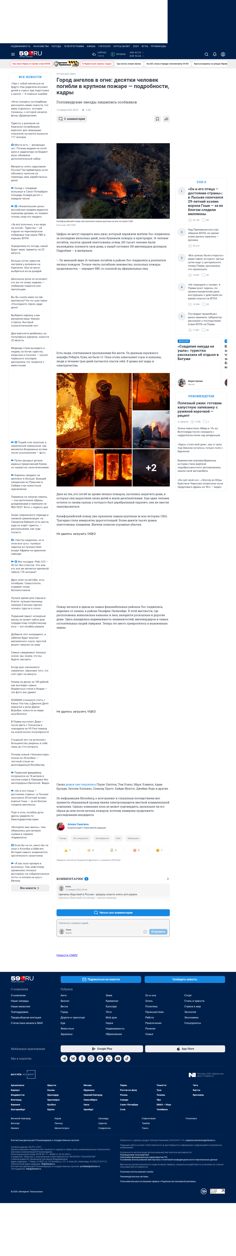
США (118, 838)
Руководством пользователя (134, 1155)
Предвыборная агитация (26, 1017)
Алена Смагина (78, 824)
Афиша (91, 46)
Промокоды (158, 46)
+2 (156, 904)
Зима (109, 995)
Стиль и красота (194, 1000)
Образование (114, 1034)
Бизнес (65, 1000)
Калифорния (102, 838)
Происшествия (154, 1012)
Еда (63, 1023)
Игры (145, 46)
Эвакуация (133, 838)
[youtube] (118, 1058)
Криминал (112, 1000)
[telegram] (64, 1058)
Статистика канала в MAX (27, 1023)
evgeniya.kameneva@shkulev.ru (200, 1140)
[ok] (82, 1058)
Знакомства (41, 46)
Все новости (30, 77)
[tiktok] (127, 1058)
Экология (190, 1012)
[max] (100, 1058)
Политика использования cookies (136, 1172)
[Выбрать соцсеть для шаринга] (166, 119)
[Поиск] (206, 54)
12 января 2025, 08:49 (67, 110)
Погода (56, 46)
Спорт (188, 995)
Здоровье (67, 1034)
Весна (64, 1006)
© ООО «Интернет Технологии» (27, 1191)
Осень (149, 1000)
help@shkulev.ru (33, 1169)
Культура (111, 1006)
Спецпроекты (192, 1023)
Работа (149, 1017)
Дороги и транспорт (73, 1017)
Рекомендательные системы (134, 1176)
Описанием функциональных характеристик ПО (143, 1157)
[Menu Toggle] (13, 54)
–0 (165, 904)
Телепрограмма (74, 46)
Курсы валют (122, 46)
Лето (109, 1012)
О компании (18, 995)
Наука (109, 1023)
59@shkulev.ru (48, 1164)
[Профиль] (223, 54)
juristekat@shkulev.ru (90, 1166)
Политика (151, 1006)
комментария (74, 119)
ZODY (136, 46)
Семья (149, 1034)
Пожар (62, 838)
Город (64, 1012)
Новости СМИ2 (67, 955)
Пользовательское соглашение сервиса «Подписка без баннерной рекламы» (158, 1181)
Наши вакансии (20, 1006)
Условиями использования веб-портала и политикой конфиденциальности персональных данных (169, 1159)
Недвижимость (21, 46)
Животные (67, 1028)
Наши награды (20, 1000)
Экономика (191, 1017)
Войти (69, 933)
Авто (64, 995)
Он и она (150, 995)
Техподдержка (19, 1012)
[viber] (91, 1058)
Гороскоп (104, 46)
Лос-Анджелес (81, 838)
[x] (109, 1058)
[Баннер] (66, 64)
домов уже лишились (81, 784)
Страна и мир (192, 1006)
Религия (150, 1028)
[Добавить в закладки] (157, 119)
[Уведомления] (215, 54)
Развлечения (153, 1023)
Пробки (119, 54)
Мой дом (111, 1017)
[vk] (73, 1058)
